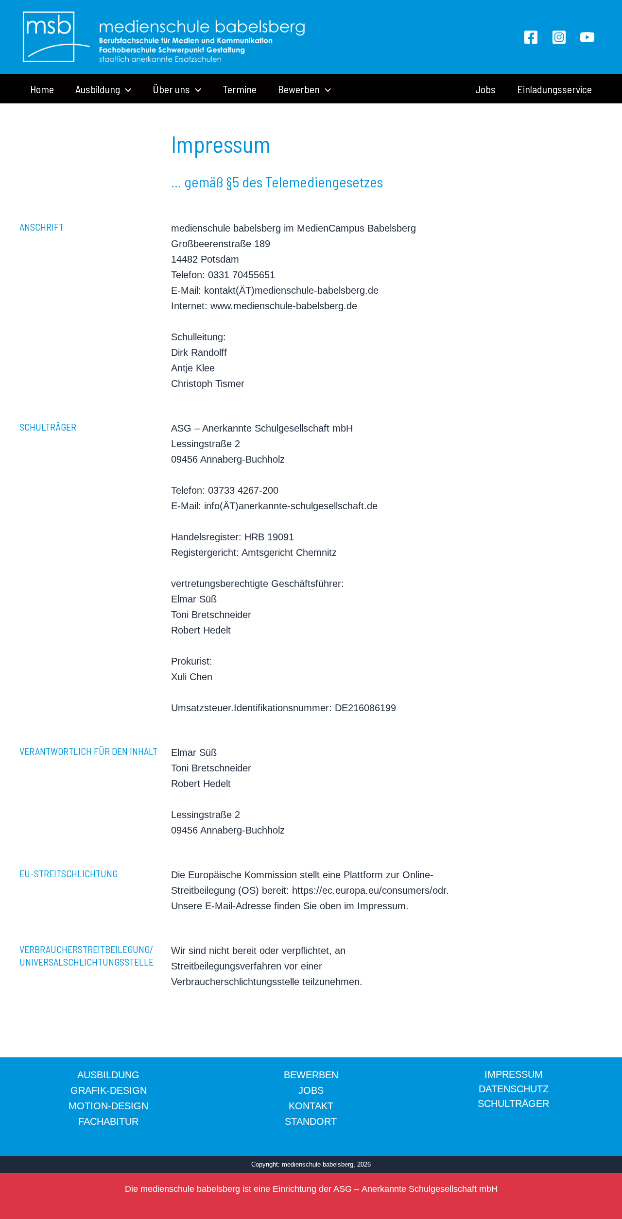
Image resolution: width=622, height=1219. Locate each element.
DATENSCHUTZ (514, 1089)
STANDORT (311, 1121)
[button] (125, 89)
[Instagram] (559, 37)
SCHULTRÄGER (513, 1103)
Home (42, 89)
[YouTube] (587, 37)
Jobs (485, 89)
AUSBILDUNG (108, 1074)
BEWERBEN (311, 1074)
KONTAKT (311, 1106)
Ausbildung (97, 89)
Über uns (171, 89)
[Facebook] (531, 37)
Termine (240, 89)
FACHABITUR (108, 1121)
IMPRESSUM (513, 1074)
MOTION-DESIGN (108, 1106)
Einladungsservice (554, 89)
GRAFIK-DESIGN (108, 1090)
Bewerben (299, 89)
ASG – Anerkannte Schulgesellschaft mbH (415, 1189)
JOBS (311, 1090)
